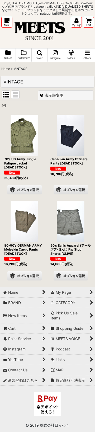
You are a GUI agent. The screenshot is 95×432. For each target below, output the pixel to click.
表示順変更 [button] (54, 95)
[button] (6, 22)
